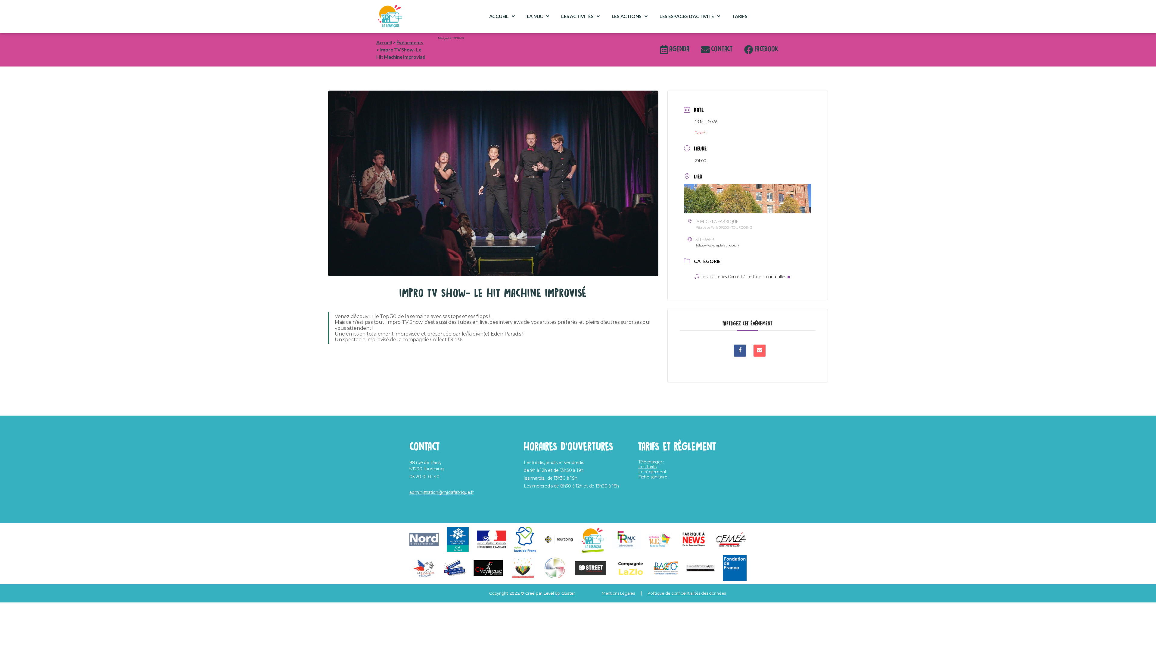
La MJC (535, 16)
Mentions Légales (618, 593)
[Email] (760, 351)
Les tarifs (647, 466)
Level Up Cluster (559, 593)
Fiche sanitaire (652, 477)
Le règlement (652, 472)
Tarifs (739, 16)
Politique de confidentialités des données (687, 593)
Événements (410, 42)
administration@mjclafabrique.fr (441, 492)
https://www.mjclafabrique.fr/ (717, 245)
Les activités (577, 16)
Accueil (499, 16)
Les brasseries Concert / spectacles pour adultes (743, 276)
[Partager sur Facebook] (740, 351)
